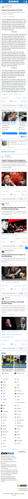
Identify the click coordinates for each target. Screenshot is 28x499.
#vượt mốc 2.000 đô (17, 94)
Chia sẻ (24, 101)
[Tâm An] (2, 204)
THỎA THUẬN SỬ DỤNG (8, 493)
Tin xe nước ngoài (11, 16)
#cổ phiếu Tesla (15, 331)
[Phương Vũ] (2, 157)
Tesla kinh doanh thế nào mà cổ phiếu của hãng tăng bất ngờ (13, 255)
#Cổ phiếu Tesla (11, 187)
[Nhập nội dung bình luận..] (12, 105)
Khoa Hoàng (8, 5)
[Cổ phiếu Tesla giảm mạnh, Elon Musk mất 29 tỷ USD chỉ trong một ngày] (14, 226)
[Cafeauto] (14, 32)
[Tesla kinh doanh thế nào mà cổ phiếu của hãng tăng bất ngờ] (14, 273)
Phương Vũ (8, 156)
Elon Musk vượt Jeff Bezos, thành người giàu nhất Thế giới (12, 302)
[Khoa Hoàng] (2, 7)
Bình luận (13, 101)
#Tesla (10, 94)
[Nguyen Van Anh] (2, 251)
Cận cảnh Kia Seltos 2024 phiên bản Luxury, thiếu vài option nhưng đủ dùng (7, 370)
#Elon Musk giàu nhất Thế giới (7, 337)
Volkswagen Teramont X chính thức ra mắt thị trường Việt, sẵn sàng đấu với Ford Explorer (19, 370)
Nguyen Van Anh (9, 250)
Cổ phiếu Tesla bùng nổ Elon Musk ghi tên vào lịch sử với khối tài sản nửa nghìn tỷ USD (14, 161)
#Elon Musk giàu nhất (6, 334)
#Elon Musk (4, 187)
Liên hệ (24, 136)
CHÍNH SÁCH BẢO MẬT (19, 493)
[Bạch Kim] (2, 298)
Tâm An (7, 203)
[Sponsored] (2, 140)
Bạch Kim (7, 297)
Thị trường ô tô (13, 169)
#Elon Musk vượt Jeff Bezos (17, 334)
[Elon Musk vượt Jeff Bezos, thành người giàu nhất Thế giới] (14, 323)
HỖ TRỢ (14, 495)
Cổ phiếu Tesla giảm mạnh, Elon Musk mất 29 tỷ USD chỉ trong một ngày (13, 208)
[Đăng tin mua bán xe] (26, 248)
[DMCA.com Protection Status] (22, 485)
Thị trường (4, 16)
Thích (4, 101)
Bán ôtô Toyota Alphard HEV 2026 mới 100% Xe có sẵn (9, 123)
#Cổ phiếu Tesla (5, 94)
